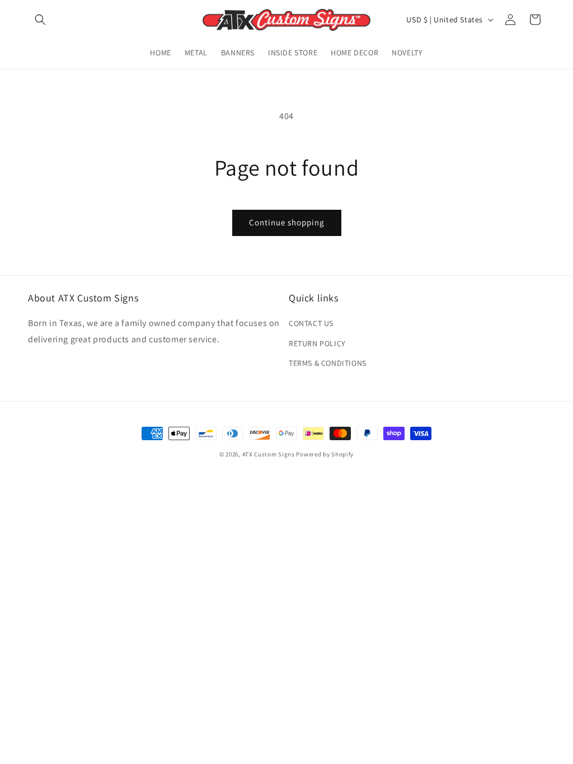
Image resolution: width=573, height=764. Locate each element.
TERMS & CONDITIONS (328, 363)
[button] (40, 19)
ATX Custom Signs (268, 454)
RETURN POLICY (317, 343)
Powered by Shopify (325, 454)
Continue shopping (287, 222)
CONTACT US (311, 323)
